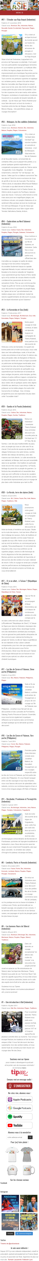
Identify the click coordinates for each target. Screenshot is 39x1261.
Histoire (20, 128)
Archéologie (15, 316)
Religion (17, 318)
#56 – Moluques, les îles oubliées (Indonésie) (19, 121)
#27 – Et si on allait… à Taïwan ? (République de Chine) (19, 582)
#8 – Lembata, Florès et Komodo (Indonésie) (19, 862)
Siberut (28, 937)
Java (28, 807)
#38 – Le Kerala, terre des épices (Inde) (17, 492)
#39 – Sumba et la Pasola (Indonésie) (16, 406)
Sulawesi (22, 232)
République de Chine (8, 592)
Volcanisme (22, 130)
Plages (32, 28)
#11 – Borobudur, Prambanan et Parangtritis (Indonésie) (19, 800)
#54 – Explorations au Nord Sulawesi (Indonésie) (16, 222)
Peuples (9, 130)
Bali (12, 1008)
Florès (18, 868)
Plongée (4, 31)
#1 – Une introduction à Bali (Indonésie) (17, 1002)
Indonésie (24, 26)
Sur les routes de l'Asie (19, 5)
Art (12, 498)
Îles (19, 26)
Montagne (23, 589)
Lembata (11, 871)
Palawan (22, 678)
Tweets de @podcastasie (10, 1244)
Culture (13, 230)
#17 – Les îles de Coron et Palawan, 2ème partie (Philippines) (18, 670)
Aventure (14, 26)
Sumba (15, 415)
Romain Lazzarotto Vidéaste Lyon (20, 1260)
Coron (13, 744)
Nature (30, 26)
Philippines (29, 678)
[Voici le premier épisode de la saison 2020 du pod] (10, 1203)
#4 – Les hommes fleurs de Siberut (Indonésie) (15, 927)
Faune (19, 230)
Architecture (24, 316)
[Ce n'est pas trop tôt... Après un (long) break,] (29, 1221)
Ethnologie (21, 935)
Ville (15, 501)
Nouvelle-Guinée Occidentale (11, 28)
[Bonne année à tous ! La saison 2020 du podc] (29, 1203)
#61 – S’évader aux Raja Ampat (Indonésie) (18, 19)
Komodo (4, 871)
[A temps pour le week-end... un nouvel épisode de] (10, 1221)
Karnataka (5, 318)
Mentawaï (5, 937)
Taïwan (18, 592)
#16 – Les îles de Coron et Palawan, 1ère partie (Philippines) (17, 737)
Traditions (22, 415)
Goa (30, 316)
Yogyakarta (26, 810)
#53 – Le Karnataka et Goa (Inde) (15, 309)
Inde (34, 316)
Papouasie (25, 28)
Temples (23, 318)
